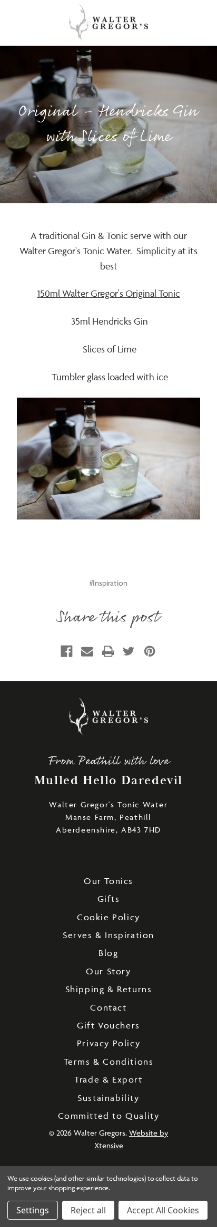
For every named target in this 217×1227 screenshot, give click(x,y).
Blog (108, 953)
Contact (108, 1007)
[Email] (87, 651)
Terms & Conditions (109, 1061)
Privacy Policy (108, 1043)
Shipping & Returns (108, 989)
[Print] (108, 651)
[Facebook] (67, 651)
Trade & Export (108, 1079)
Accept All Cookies (163, 1210)
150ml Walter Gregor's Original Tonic (108, 293)
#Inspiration (108, 583)
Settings (32, 1210)
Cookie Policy (108, 917)
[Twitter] (129, 651)
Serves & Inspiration (108, 935)
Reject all (88, 1210)
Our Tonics (108, 881)
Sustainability (108, 1098)
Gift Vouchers (108, 1025)
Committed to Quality (109, 1115)
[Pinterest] (150, 651)
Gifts (108, 898)
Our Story (108, 971)
